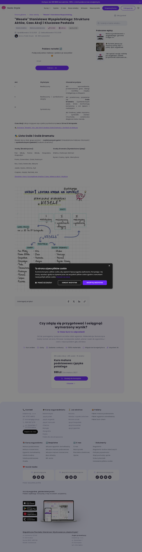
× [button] (109, 266)
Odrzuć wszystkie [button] (69, 283)
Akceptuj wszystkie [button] (95, 283)
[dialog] (71, 276)
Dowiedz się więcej (63, 277)
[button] (43, 283)
